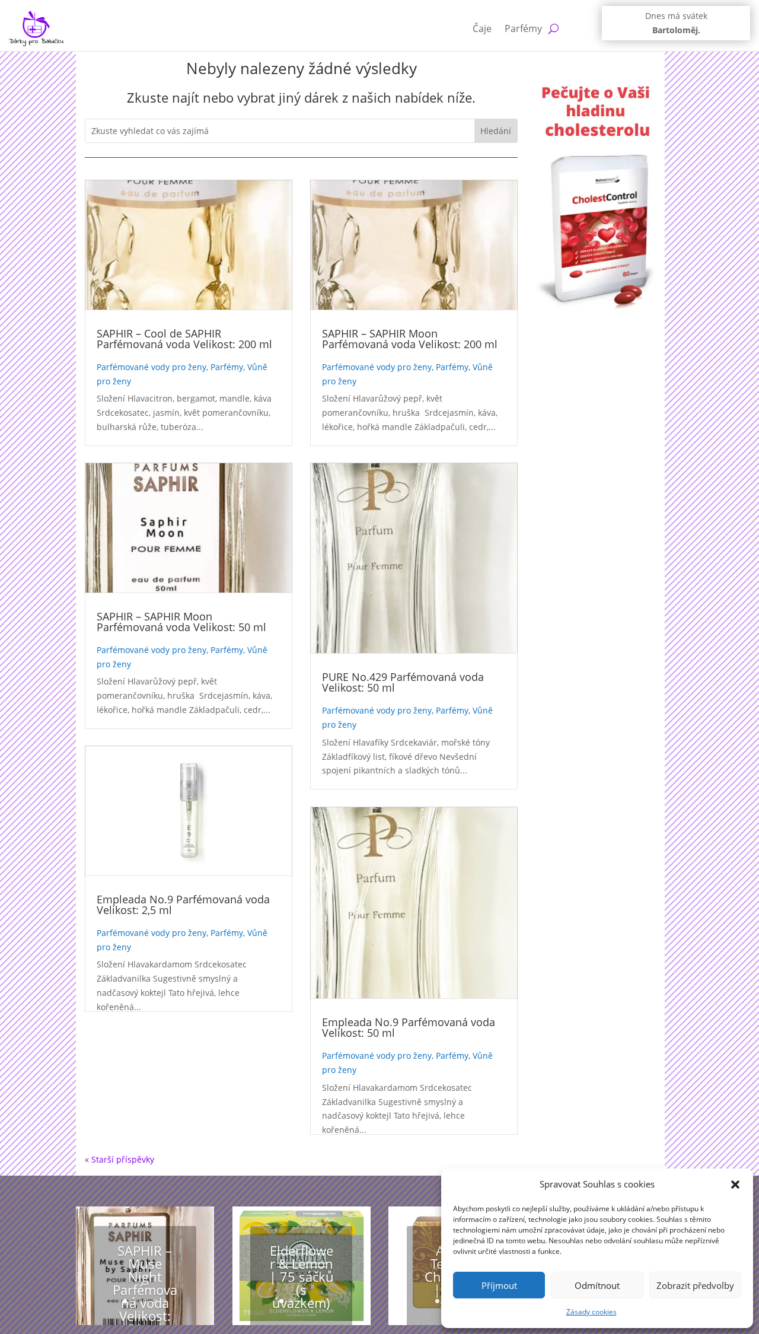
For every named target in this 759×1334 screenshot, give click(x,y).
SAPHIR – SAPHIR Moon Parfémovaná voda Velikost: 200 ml (410, 338)
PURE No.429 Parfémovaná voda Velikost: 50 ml (403, 682)
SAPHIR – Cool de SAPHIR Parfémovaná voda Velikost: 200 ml (184, 338)
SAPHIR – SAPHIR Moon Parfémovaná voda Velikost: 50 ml (181, 621)
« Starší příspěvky (119, 1159)
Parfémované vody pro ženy (151, 366)
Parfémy (523, 28)
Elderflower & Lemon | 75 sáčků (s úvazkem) (301, 1276)
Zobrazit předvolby (695, 1285)
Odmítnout (597, 1285)
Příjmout (499, 1285)
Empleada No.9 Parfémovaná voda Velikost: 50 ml (408, 1027)
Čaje (482, 28)
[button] (735, 1184)
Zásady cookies (591, 1312)
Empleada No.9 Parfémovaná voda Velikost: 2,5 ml (183, 904)
